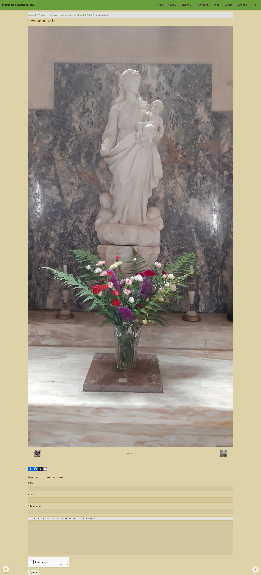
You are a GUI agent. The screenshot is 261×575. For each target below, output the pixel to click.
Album (229, 5)
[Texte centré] (57, 518)
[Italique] (34, 518)
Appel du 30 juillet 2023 (79, 15)
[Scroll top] (255, 569)
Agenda (242, 5)
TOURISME (203, 5)
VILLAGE (187, 5)
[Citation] (53, 518)
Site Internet (34, 506)
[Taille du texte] (43, 518)
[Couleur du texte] (48, 518)
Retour (130, 453)
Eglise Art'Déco (56, 15)
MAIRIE (172, 5)
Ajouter (34, 572)
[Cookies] (6, 569)
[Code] (78, 518)
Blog (217, 5)
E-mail (31, 494)
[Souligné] (39, 518)
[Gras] (30, 518)
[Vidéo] (74, 518)
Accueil (161, 5)
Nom (30, 483)
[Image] (70, 518)
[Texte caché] (66, 518)
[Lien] (62, 518)
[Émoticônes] (83, 518)
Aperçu (91, 518)
